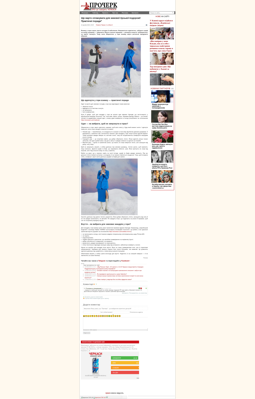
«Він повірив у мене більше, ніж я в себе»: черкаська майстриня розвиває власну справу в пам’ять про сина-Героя (161, 46)
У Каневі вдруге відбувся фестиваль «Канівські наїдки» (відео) (161, 22)
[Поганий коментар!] (141, 288)
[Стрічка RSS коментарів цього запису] (94, 284)
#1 (85, 288)
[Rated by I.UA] (114, 397)
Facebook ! (125, 261)
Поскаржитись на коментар (138, 293)
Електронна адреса (136, 312)
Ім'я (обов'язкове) (106, 312)
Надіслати (87, 333)
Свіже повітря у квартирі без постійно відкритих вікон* (114, 279)
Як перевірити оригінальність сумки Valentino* (112, 274)
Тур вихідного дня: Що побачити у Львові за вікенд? (160, 68)
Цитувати (125, 293)
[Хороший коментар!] (139, 288)
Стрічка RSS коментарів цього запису (97, 298)
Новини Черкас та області (104, 25)
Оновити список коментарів (94, 297)
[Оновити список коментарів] (96, 284)
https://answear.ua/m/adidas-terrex (120, 231)
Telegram (101, 261)
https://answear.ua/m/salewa (90, 120)
